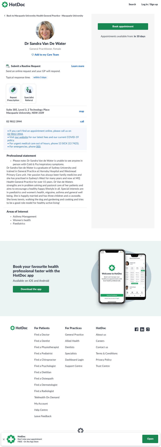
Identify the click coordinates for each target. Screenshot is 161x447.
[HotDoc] (13, 4)
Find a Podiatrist (43, 353)
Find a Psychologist (45, 366)
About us (101, 334)
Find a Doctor (42, 334)
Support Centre (73, 366)
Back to (44, 16)
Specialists (71, 353)
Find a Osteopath (43, 378)
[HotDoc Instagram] (148, 329)
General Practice (74, 334)
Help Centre (41, 410)
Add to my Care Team (47, 54)
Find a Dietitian (42, 372)
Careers (100, 341)
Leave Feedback (42, 416)
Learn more (77, 66)
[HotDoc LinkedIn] (142, 329)
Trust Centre (103, 366)
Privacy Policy (103, 360)
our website (21, 137)
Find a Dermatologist (45, 385)
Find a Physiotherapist (46, 347)
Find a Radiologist (44, 391)
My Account (41, 403)
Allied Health (72, 341)
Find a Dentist (42, 341)
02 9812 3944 (15, 134)
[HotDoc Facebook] (136, 329)
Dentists (69, 347)
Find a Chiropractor (45, 360)
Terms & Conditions (106, 353)
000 (38, 146)
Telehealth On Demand (46, 397)
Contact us (102, 347)
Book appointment (122, 26)
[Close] (4, 439)
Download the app (31, 289)
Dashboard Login (74, 360)
